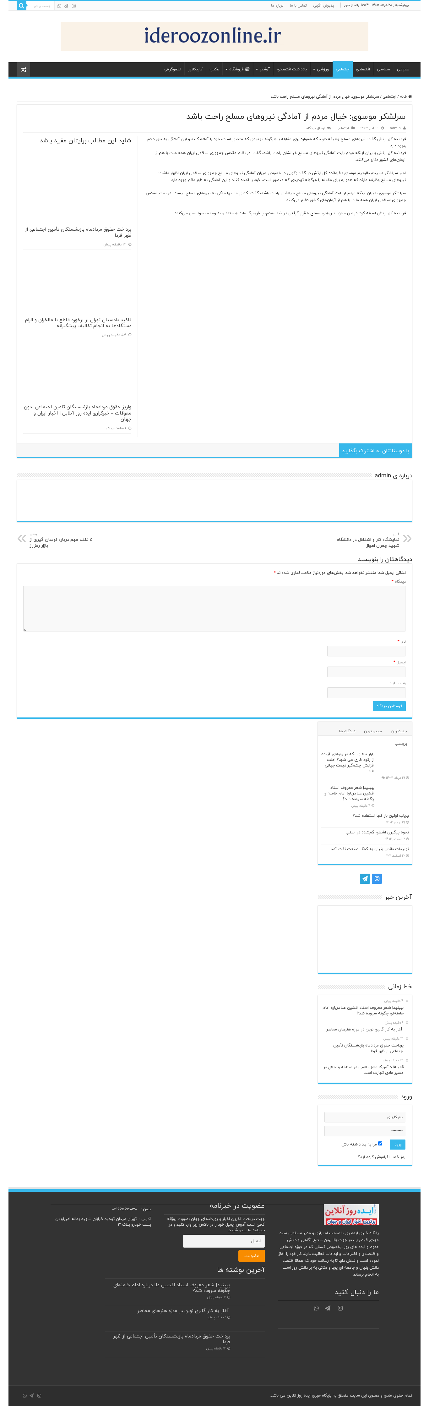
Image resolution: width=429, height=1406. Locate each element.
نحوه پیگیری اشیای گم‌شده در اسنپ (377, 832)
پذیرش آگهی (323, 5)
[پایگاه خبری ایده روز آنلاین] (214, 35)
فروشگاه (236, 69)
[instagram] (73, 6)
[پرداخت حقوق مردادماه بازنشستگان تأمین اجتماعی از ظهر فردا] (335, 919)
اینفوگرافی (172, 69)
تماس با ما (298, 5)
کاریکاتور (195, 69)
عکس (214, 69)
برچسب (400, 744)
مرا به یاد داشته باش (359, 1144)
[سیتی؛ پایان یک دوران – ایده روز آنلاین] (365, 939)
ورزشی (323, 69)
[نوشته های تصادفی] (23, 69)
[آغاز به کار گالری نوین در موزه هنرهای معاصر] (365, 919)
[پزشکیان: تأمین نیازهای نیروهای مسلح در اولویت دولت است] (394, 959)
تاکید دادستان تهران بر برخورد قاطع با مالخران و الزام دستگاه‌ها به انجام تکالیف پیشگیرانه (78, 323)
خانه (404, 97)
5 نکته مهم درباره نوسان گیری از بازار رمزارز (61, 540)
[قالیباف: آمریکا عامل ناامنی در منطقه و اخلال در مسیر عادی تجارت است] (394, 939)
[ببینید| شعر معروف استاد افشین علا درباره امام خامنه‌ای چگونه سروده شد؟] (393, 795)
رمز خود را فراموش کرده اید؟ (381, 1157)
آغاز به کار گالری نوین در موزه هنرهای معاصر (183, 1310)
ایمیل (400, 662)
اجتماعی (343, 69)
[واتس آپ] (59, 6)
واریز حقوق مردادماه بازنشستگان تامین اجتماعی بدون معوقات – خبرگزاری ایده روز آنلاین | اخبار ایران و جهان (77, 413)
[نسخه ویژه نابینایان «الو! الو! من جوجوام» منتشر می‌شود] (365, 959)
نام (402, 642)
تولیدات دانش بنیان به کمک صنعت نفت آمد (370, 849)
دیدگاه (399, 582)
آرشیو (265, 69)
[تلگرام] (66, 6)
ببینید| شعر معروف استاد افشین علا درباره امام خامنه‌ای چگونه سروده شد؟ (348, 793)
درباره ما (277, 5)
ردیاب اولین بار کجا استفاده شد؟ (381, 816)
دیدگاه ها (347, 731)
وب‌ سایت (397, 683)
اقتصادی (363, 69)
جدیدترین (399, 731)
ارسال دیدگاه (315, 128)
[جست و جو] (21, 5)
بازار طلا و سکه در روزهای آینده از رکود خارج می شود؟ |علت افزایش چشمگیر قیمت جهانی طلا (347, 762)
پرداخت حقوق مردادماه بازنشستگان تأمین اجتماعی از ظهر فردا (78, 232)
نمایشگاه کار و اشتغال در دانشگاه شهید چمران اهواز (368, 540)
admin (395, 128)
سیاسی (383, 69)
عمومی (403, 69)
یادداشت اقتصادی (292, 69)
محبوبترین (373, 731)
